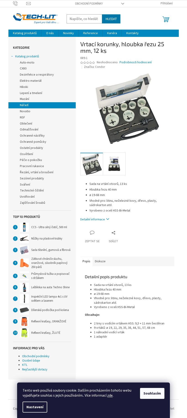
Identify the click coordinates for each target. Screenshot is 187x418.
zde (110, 395)
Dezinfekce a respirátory (37, 74)
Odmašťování (29, 129)
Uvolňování (27, 196)
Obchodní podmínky (89, 4)
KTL (24, 365)
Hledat (111, 19)
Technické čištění (32, 190)
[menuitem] (24, 33)
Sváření (25, 184)
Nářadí (24, 105)
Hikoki (24, 87)
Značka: (94, 67)
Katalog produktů (27, 56)
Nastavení (34, 407)
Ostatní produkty (31, 148)
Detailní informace (92, 219)
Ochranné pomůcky (33, 142)
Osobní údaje (31, 360)
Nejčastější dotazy (34, 369)
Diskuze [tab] (100, 261)
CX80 (23, 68)
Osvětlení (26, 154)
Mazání (24, 99)
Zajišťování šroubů (32, 203)
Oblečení (26, 123)
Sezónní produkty (32, 178)
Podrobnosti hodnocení (135, 62)
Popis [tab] (86, 261)
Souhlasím (152, 393)
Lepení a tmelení (31, 93)
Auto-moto (27, 62)
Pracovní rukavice (32, 166)
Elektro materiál (31, 81)
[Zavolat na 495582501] (19, 3)
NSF (22, 117)
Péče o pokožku (31, 160)
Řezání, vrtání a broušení (36, 172)
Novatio (25, 111)
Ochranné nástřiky (32, 135)
